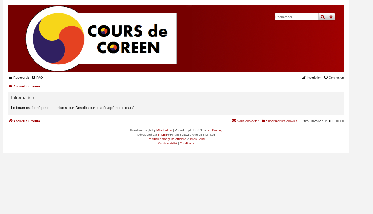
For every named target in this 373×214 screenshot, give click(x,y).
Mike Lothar (164, 130)
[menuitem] (37, 77)
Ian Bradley (214, 130)
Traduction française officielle (166, 139)
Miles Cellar (197, 139)
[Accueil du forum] (311, 63)
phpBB (162, 134)
